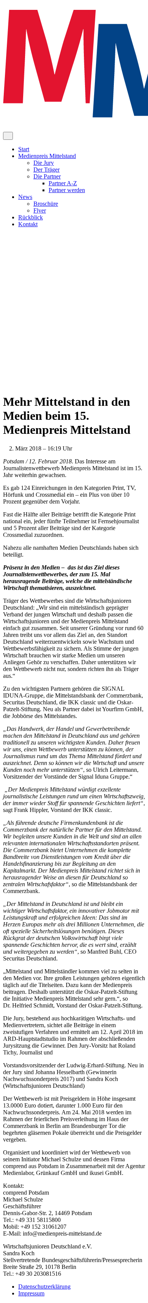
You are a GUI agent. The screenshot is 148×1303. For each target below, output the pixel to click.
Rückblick (30, 217)
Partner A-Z (63, 183)
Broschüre (45, 203)
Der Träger (46, 169)
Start (23, 149)
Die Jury (43, 163)
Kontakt (28, 224)
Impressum (31, 1293)
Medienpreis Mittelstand (47, 156)
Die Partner (47, 176)
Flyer (39, 210)
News (25, 197)
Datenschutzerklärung (44, 1286)
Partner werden (67, 190)
